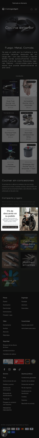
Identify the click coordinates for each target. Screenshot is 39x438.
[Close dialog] (37, 208)
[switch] (4, 435)
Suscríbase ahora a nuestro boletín (10, 227)
